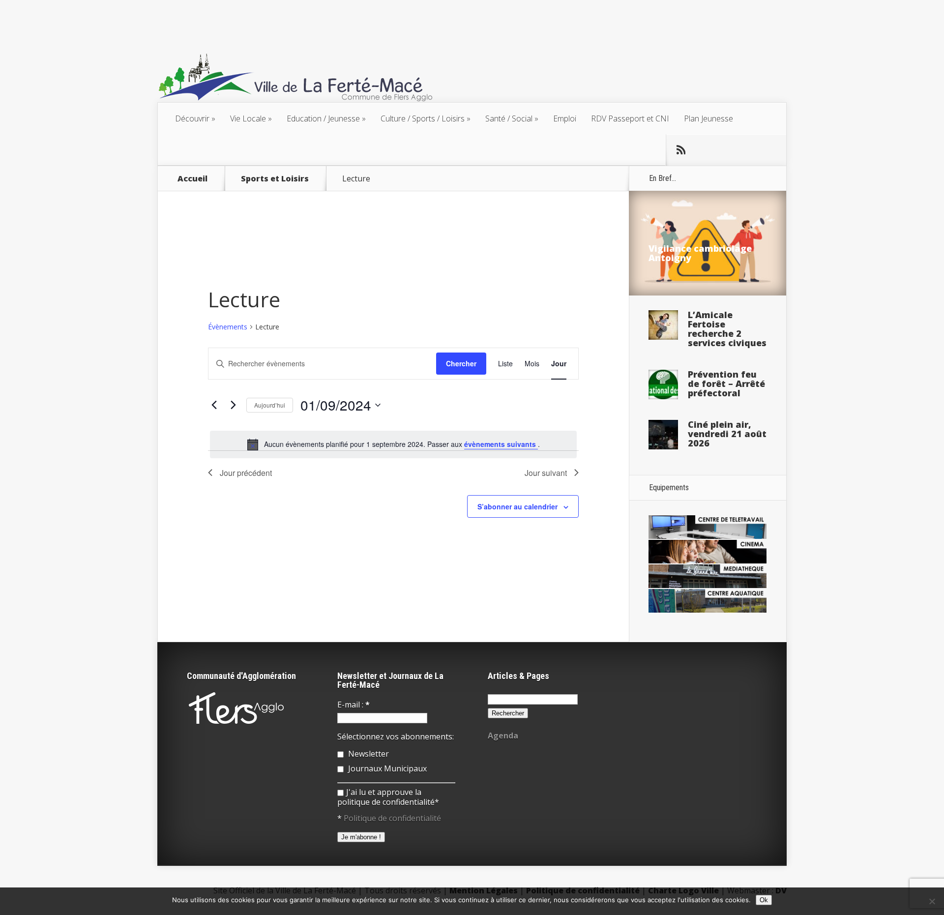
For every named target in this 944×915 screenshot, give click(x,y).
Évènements (227, 326)
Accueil (192, 178)
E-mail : (353, 704)
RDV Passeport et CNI (630, 118)
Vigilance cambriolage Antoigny (700, 253)
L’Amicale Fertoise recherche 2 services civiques (727, 329)
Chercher (461, 363)
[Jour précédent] (214, 405)
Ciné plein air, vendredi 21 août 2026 (727, 433)
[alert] (393, 444)
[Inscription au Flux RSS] (681, 150)
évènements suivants (501, 444)
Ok (764, 900)
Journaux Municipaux (386, 768)
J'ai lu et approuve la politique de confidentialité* (388, 797)
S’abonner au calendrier (517, 506)
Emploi (564, 118)
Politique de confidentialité (392, 818)
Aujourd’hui (269, 405)
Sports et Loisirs (275, 178)
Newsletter (367, 754)
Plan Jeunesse (708, 118)
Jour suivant (546, 472)
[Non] (932, 901)
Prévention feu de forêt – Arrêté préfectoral (726, 383)
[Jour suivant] (233, 405)
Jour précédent (246, 472)
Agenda (503, 735)
